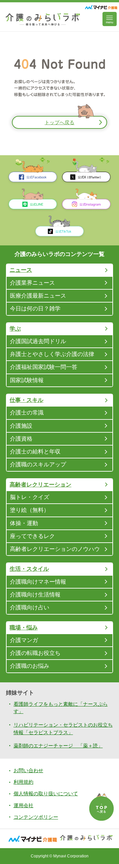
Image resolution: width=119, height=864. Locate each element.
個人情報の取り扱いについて (46, 793)
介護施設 (21, 425)
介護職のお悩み (29, 666)
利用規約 (23, 782)
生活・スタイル (29, 568)
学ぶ (15, 328)
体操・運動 (24, 523)
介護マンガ (24, 640)
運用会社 (23, 805)
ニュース (21, 270)
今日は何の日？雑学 (35, 308)
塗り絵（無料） (29, 510)
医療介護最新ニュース (38, 295)
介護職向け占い (29, 607)
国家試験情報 (27, 380)
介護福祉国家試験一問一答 (43, 367)
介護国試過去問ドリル (38, 341)
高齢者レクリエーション (40, 484)
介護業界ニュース (32, 282)
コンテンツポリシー (36, 817)
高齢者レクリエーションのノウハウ (55, 549)
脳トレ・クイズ (29, 497)
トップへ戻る (59, 122)
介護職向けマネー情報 (38, 581)
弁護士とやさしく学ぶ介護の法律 (52, 354)
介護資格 (21, 438)
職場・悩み (24, 627)
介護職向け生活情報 (35, 594)
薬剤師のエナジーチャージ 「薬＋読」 (58, 745)
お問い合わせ (28, 770)
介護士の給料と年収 (35, 451)
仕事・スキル (26, 400)
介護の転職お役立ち (35, 653)
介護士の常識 (27, 412)
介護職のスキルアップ (38, 464)
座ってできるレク (32, 536)
